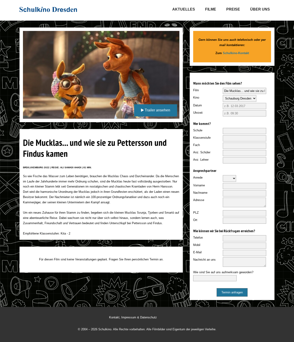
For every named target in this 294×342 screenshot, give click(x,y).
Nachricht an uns (204, 259)
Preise (233, 9)
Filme (210, 9)
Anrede (198, 177)
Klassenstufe (202, 137)
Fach (196, 145)
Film (196, 90)
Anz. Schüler (201, 152)
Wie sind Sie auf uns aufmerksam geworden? (223, 272)
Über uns (260, 9)
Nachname (200, 192)
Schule (197, 130)
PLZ (196, 212)
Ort (195, 220)
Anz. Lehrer (201, 159)
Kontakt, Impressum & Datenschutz (133, 317)
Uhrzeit (198, 112)
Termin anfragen (232, 292)
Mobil (196, 245)
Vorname (199, 185)
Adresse (198, 200)
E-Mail (197, 252)
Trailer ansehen (157, 110)
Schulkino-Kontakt (236, 53)
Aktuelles (183, 9)
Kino (196, 97)
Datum (197, 105)
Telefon (198, 237)
